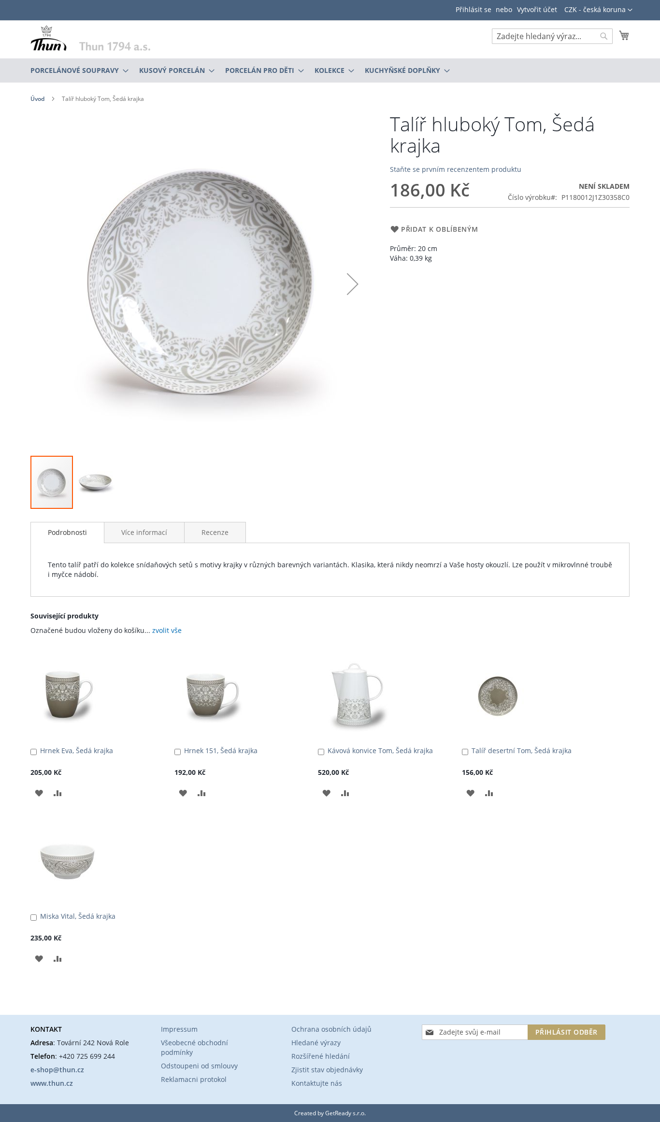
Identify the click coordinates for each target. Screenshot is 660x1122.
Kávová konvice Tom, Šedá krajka (380, 750)
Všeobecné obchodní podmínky (194, 1047)
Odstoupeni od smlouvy (199, 1065)
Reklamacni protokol (194, 1079)
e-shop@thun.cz (57, 1069)
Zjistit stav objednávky (327, 1069)
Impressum (179, 1029)
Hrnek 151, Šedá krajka (221, 750)
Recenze (215, 532)
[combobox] (552, 36)
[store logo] (90, 38)
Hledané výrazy (316, 1042)
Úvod (37, 99)
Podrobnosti (67, 532)
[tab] (67, 532)
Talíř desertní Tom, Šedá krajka (522, 750)
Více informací (144, 532)
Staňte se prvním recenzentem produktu (455, 169)
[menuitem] (77, 70)
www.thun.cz (51, 1083)
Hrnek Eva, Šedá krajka (76, 750)
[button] (598, 10)
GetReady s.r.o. (345, 1113)
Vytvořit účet (537, 9)
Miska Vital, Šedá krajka (77, 916)
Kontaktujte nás (316, 1083)
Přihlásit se (473, 9)
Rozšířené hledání (320, 1056)
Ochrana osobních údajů (331, 1029)
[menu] (330, 70)
